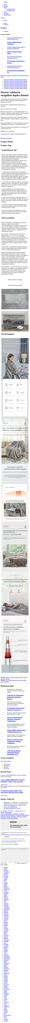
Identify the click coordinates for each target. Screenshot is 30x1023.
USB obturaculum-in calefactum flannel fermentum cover (14, 752)
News (5, 7)
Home (5, 4)
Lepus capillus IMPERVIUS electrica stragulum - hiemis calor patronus (13, 780)
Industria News (11, 10)
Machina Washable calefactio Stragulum (15, 816)
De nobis (6, 13)
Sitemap (3, 812)
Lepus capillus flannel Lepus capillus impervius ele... (16, 731)
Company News (11, 9)
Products (6, 6)
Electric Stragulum (10, 815)
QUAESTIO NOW (6, 761)
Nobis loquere (7, 15)
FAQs (5, 12)
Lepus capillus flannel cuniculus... (14, 43)
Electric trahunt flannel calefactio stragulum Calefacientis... (14, 719)
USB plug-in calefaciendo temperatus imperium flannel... (15, 697)
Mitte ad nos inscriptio (6, 138)
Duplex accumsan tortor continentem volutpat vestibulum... (15, 741)
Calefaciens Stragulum (12, 818)
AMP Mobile (8, 812)
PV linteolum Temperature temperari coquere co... (15, 709)
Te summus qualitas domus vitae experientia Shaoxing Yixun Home (12, 791)
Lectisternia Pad (20, 815)
